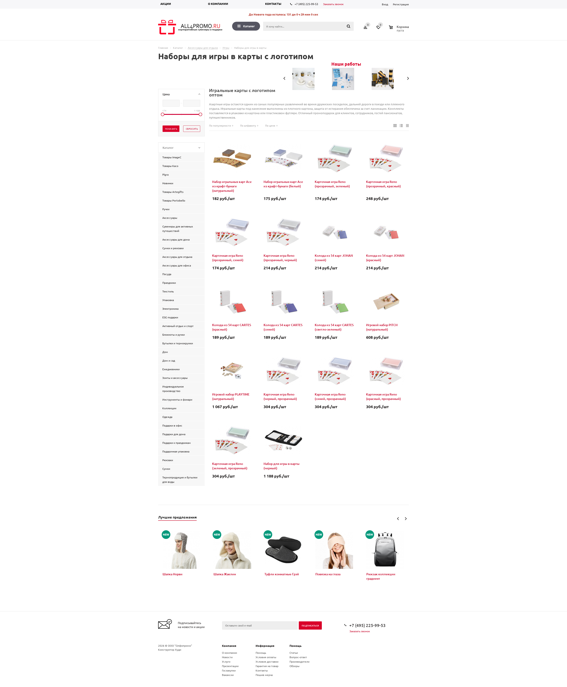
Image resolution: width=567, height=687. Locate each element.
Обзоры (294, 666)
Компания (229, 646)
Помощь (295, 646)
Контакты (273, 4)
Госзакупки (229, 670)
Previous (398, 518)
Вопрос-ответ (298, 657)
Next (405, 518)
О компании (218, 4)
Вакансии (228, 675)
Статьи (293, 652)
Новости (227, 657)
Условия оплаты (266, 657)
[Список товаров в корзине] (399, 29)
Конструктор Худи (169, 649)
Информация (265, 646)
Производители (299, 661)
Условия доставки (267, 661)
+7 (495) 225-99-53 (306, 4)
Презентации (230, 666)
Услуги (226, 661)
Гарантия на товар (267, 666)
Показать (171, 128)
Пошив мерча (264, 675)
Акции (165, 4)
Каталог (249, 26)
